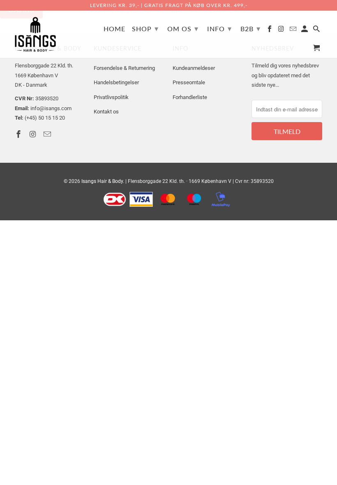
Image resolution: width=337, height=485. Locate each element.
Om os (183, 28)
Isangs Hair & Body (102, 181)
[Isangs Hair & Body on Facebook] (270, 30)
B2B (250, 28)
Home (114, 28)
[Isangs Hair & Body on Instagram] (282, 30)
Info (219, 28)
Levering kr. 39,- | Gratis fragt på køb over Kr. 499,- (168, 5)
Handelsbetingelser (116, 82)
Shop (145, 28)
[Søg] (317, 30)
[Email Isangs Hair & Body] (294, 30)
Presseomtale (189, 82)
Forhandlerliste (190, 97)
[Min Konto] (305, 30)
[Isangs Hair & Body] (35, 34)
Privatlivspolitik (111, 97)
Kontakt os (106, 112)
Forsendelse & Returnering (124, 68)
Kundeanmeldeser (194, 68)
